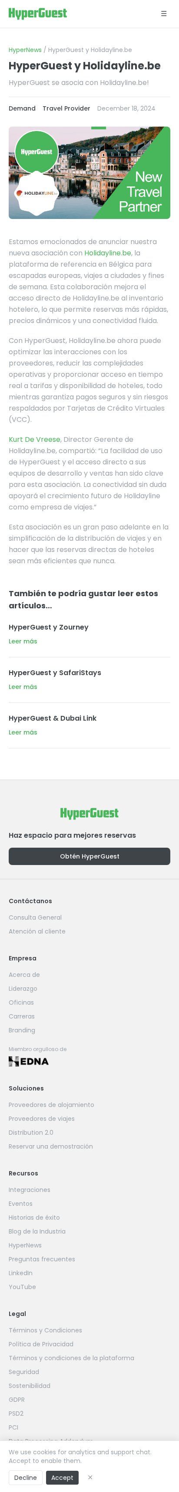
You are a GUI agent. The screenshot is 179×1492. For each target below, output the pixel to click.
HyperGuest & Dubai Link (52, 718)
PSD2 (16, 1413)
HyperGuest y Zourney (49, 627)
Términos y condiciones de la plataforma (71, 1358)
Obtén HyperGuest (89, 856)
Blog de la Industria (37, 1231)
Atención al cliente (37, 931)
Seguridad (24, 1372)
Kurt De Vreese (34, 439)
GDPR (17, 1399)
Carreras (22, 1016)
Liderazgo (23, 988)
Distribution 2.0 (31, 1132)
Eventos (21, 1203)
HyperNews (25, 50)
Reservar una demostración (51, 1146)
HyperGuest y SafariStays (55, 673)
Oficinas (21, 1002)
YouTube (22, 1287)
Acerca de (24, 974)
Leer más (23, 641)
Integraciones (29, 1189)
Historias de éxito (34, 1217)
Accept (62, 1477)
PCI (13, 1427)
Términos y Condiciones (45, 1330)
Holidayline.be (107, 253)
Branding (22, 1030)
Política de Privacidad (41, 1344)
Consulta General (35, 917)
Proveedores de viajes (42, 1118)
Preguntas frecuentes (42, 1259)
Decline (25, 1477)
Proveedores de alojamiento (51, 1104)
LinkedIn (21, 1273)
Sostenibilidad (29, 1385)
